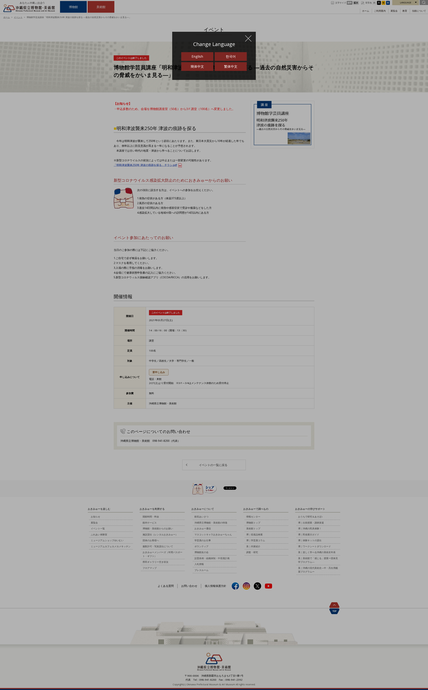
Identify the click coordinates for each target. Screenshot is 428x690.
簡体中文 (197, 66)
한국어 (231, 56)
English (197, 56)
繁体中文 (230, 66)
